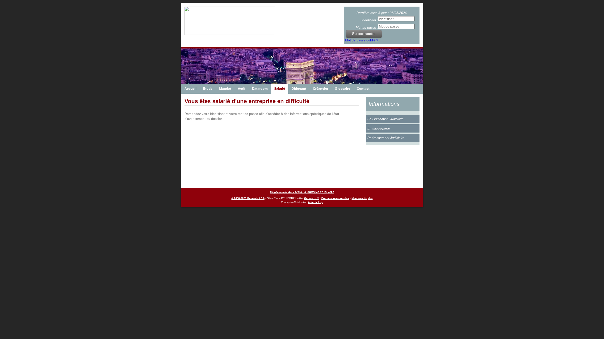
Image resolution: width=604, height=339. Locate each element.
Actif (241, 88)
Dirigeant (299, 88)
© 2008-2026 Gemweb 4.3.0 (247, 198)
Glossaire (342, 88)
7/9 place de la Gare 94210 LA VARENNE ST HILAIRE (302, 192)
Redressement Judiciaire (385, 138)
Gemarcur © (311, 198)
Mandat (225, 88)
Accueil (191, 88)
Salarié (279, 88)
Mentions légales (362, 198)
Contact (363, 88)
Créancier (320, 88)
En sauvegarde (378, 128)
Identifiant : (369, 20)
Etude (208, 88)
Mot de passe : (367, 27)
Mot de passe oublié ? (361, 40)
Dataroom (260, 88)
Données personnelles (335, 198)
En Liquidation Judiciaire (385, 119)
